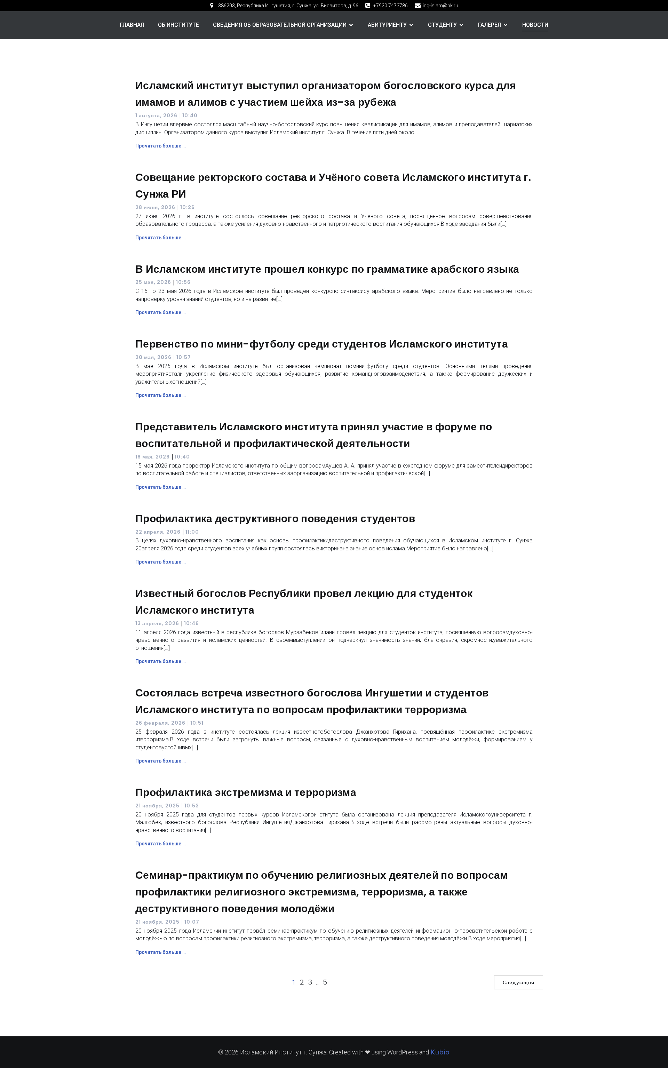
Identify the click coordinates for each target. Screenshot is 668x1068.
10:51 (197, 722)
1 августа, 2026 (156, 115)
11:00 (192, 531)
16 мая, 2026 (152, 456)
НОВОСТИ (535, 25)
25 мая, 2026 (153, 282)
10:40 (190, 115)
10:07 (191, 921)
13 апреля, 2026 (157, 623)
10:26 (187, 207)
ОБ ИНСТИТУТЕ (178, 25)
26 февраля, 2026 (160, 722)
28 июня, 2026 (155, 207)
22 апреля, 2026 (158, 531)
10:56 (183, 282)
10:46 (191, 623)
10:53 (191, 805)
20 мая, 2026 (153, 357)
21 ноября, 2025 (157, 805)
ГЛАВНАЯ (132, 25)
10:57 (183, 357)
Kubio (440, 1051)
